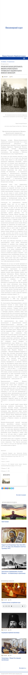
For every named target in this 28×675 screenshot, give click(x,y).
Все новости (22, 668)
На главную (3, 61)
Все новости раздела (21, 495)
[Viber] (8, 488)
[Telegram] (13, 488)
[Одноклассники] (4, 488)
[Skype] (11, 488)
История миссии (10, 61)
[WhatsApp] (9, 488)
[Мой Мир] (6, 488)
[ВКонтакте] (2, 488)
